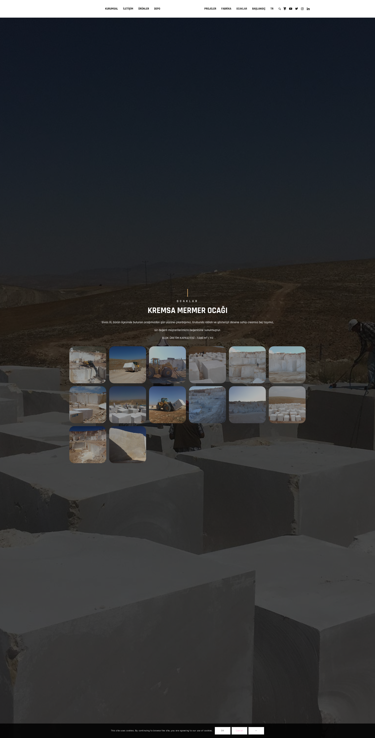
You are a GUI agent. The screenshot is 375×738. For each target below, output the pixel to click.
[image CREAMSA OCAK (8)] (129, 446)
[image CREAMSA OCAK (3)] (89, 446)
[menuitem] (112, 9)
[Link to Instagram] (302, 9)
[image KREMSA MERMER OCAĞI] (89, 366)
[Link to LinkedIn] (308, 9)
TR (272, 9)
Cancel (239, 730)
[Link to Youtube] (291, 9)
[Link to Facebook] (285, 9)
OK (222, 730)
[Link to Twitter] (296, 9)
